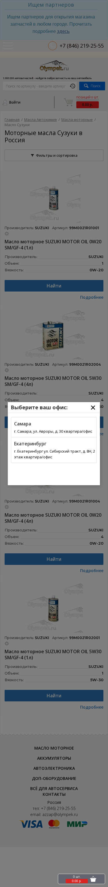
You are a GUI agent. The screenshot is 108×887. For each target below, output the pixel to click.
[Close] (93, 408)
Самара (22, 424)
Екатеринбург (30, 443)
